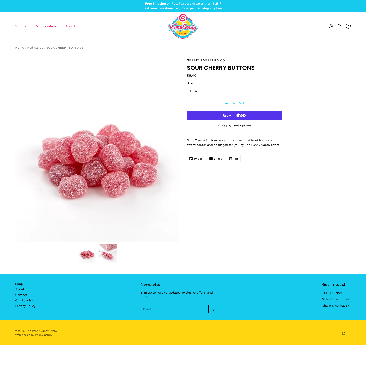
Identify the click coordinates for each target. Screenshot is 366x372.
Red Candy (35, 47)
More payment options (234, 125)
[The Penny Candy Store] (183, 26)
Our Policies (24, 300)
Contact (21, 295)
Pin (236, 158)
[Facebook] (349, 333)
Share (218, 158)
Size (190, 83)
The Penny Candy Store (41, 330)
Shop (19, 284)
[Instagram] (343, 333)
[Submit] (212, 309)
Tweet (198, 158)
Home (19, 47)
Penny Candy (43, 334)
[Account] (331, 26)
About (70, 26)
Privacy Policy (25, 306)
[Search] (340, 26)
